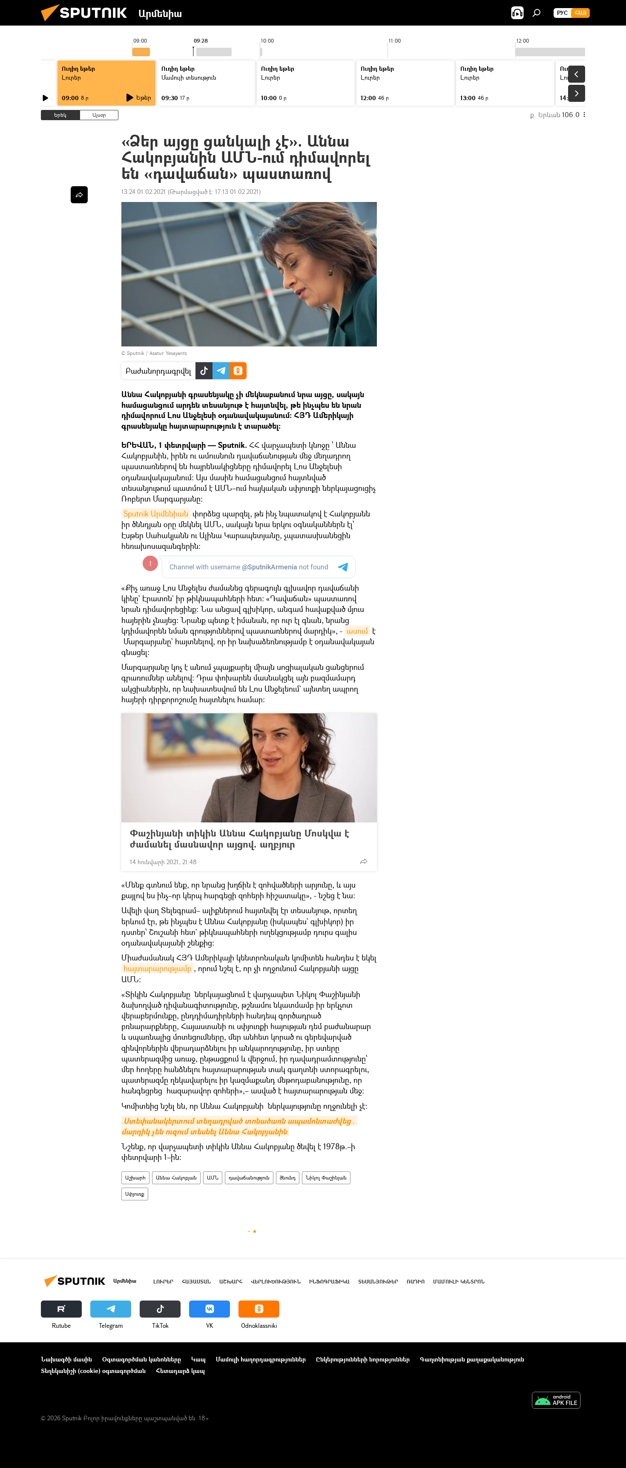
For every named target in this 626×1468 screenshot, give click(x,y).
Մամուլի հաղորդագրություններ (261, 1359)
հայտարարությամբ (157, 968)
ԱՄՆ (212, 1177)
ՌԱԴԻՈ (416, 1281)
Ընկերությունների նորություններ (363, 1359)
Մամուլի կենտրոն (459, 1281)
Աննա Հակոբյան (176, 1177)
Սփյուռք (134, 1193)
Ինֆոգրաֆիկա (329, 1281)
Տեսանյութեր (378, 1281)
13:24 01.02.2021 (143, 191)
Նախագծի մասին (66, 1359)
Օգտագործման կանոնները (141, 1359)
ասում (357, 631)
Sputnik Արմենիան (155, 513)
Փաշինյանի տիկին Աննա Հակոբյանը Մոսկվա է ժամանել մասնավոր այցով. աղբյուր (239, 839)
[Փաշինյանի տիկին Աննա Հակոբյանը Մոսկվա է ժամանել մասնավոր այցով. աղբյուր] (249, 767)
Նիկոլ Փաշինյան (326, 1177)
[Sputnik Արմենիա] (87, 23)
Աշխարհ (135, 1177)
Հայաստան (196, 1281)
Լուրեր (71, 77)
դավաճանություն (249, 1177)
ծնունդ (288, 1177)
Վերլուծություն (276, 1281)
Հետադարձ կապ (180, 1371)
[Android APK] (556, 1401)
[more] (363, 861)
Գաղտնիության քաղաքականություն (472, 1359)
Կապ (198, 1359)
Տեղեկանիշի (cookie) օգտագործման (93, 1371)
